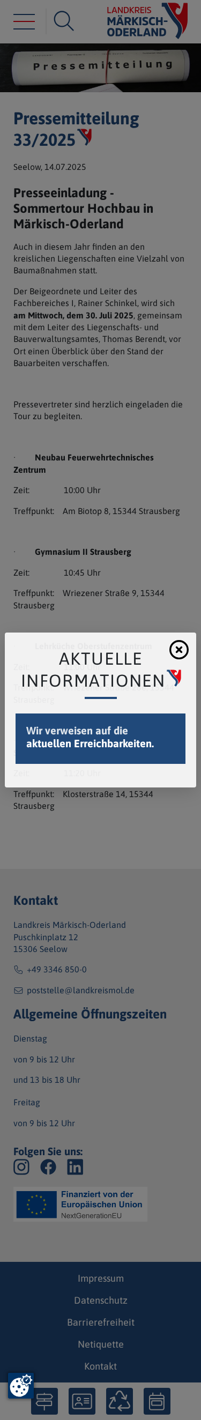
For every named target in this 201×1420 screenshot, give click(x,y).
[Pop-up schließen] (179, 649)
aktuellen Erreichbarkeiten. (90, 743)
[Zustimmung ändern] (21, 1386)
